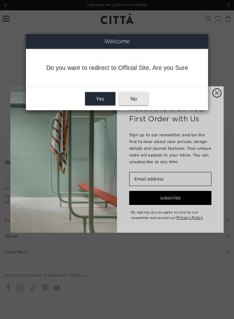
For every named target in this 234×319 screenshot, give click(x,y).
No (133, 98)
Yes (100, 98)
